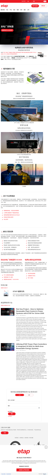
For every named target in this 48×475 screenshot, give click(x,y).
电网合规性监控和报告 (24, 128)
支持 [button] (21, 9)
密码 (9, 405)
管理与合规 (24, 125)
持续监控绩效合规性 (8, 217)
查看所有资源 (4, 287)
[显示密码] (39, 407)
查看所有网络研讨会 (5, 305)
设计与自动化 (24, 157)
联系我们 (17, 437)
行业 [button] (7, 9)
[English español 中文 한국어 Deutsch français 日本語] (29, 1)
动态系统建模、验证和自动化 (24, 160)
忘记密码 (10, 416)
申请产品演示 (35, 5)
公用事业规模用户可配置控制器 (11, 212)
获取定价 (43, 5)
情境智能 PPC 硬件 (8, 277)
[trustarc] (44, 474)
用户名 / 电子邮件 (11, 400)
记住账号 (10, 411)
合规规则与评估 (31, 275)
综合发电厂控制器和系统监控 (24, 96)
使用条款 (21, 437)
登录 (12, 413)
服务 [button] (25, 9)
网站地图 (31, 437)
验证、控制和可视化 (24, 93)
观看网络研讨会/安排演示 (7, 30)
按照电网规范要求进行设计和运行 (12, 215)
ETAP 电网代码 (18, 291)
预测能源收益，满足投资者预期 (11, 210)
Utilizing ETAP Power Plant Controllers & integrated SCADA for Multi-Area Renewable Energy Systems (31, 346)
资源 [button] (18, 9)
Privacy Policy (3, 473)
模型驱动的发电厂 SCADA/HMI (11, 279)
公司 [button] (28, 9)
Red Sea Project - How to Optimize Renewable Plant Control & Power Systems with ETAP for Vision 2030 (30, 311)
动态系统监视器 (31, 273)
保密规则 (26, 437)
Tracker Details (8, 473)
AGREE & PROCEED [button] (24, 470)
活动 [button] (14, 9)
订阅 (5, 432)
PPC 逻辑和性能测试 (9, 275)
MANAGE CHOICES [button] (24, 466)
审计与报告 (30, 277)
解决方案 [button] (3, 9)
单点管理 (6, 219)
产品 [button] (11, 9)
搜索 (45, 1)
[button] (46, 447)
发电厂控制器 (7, 26)
